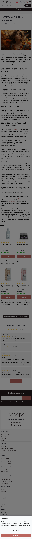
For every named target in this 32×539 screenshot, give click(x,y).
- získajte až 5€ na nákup (16, 1)
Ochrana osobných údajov (7, 462)
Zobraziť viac (16, 381)
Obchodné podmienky (6, 460)
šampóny (15, 129)
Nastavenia (16, 530)
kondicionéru (12, 201)
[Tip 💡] (8, 234)
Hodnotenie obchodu (16, 325)
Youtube (3, 493)
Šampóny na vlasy (5, 479)
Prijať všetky (16, 535)
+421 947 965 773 (17, 425)
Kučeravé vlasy (4, 477)
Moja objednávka (5, 458)
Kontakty (3, 440)
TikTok (2, 495)
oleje (17, 114)
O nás (2, 501)
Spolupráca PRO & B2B (6, 464)
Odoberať (26, 398)
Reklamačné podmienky (6, 452)
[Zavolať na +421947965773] (21, 2)
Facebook (3, 489)
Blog (2, 503)
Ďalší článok (24, 316)
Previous (1, 1)
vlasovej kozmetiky (19, 198)
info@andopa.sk (17, 422)
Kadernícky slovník (5, 505)
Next (30, 1)
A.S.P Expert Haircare (6, 470)
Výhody (2, 506)
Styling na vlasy (4, 483)
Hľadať (28, 5)
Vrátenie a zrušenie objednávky (8, 450)
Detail (8, 256)
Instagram (3, 491)
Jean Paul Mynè (4, 471)
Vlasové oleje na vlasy (6, 481)
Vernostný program (5, 436)
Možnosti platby (4, 446)
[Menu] (30, 2)
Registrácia (3, 438)
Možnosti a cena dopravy (7, 448)
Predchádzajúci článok (11, 316)
